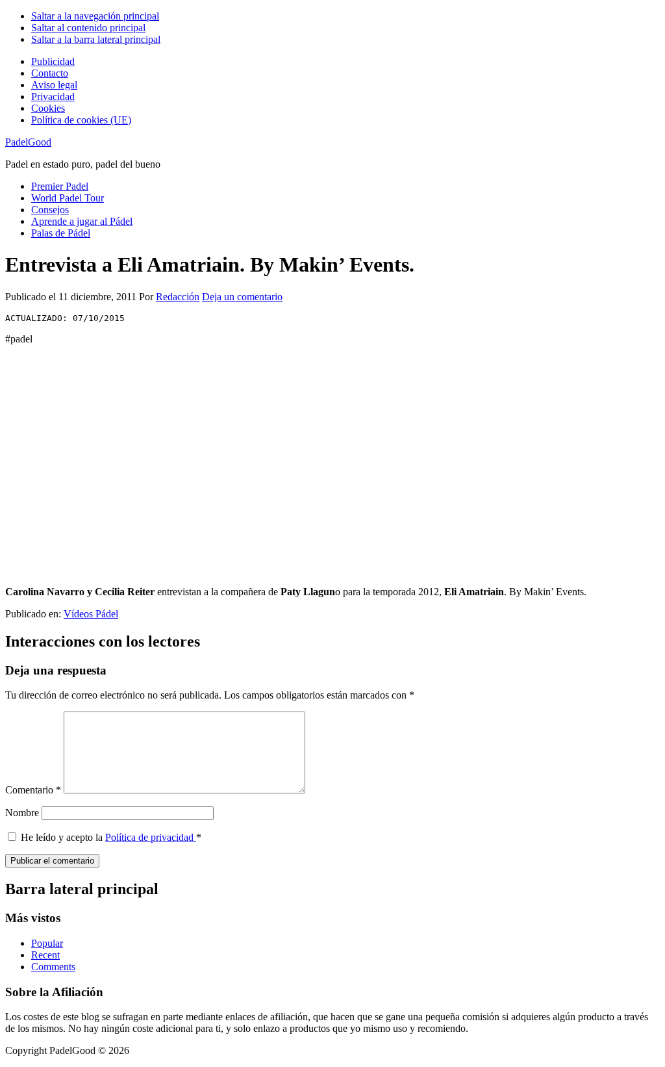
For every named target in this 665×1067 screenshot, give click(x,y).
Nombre (22, 812)
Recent (45, 954)
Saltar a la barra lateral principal (95, 39)
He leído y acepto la (111, 837)
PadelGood (28, 142)
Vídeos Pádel (91, 613)
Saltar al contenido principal (88, 27)
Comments (53, 966)
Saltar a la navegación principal (95, 15)
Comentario (33, 789)
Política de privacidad (150, 837)
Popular (47, 943)
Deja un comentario (242, 296)
